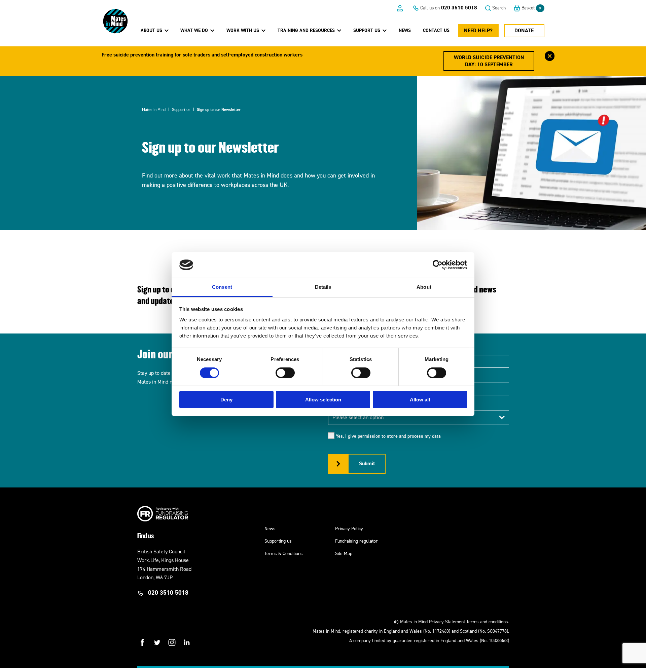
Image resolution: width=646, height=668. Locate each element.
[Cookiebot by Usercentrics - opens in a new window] (437, 265)
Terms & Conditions (283, 553)
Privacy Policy (349, 528)
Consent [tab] (222, 287)
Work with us (243, 30)
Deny (226, 399)
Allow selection (323, 399)
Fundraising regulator (356, 541)
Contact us (436, 30)
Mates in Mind (154, 109)
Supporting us (278, 541)
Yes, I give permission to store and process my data (388, 436)
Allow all (420, 399)
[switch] (285, 372)
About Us (152, 30)
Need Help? (478, 30)
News (405, 30)
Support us (367, 30)
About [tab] (424, 287)
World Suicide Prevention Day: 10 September (489, 61)
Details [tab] (323, 287)
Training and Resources (307, 30)
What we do (194, 30)
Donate (524, 30)
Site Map (343, 553)
